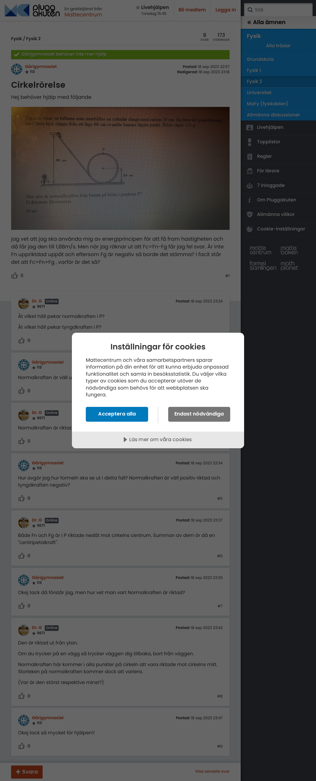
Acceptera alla (117, 413)
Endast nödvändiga (199, 413)
